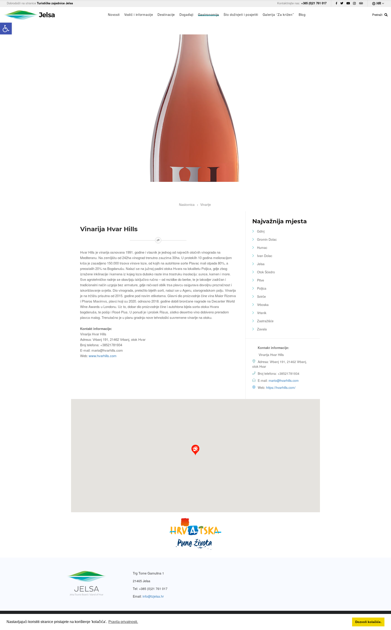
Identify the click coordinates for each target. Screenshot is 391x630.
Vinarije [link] (205, 204)
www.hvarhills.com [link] (103, 355)
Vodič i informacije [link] (138, 14)
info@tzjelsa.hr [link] (153, 596)
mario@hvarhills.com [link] (284, 380)
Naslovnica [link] (187, 204)
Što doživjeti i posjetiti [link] (241, 14)
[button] (195, 450)
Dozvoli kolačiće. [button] (368, 622)
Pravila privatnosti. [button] (123, 622)
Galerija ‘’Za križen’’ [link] (278, 14)
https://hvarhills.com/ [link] (281, 387)
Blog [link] (302, 14)
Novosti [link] (114, 14)
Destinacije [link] (166, 14)
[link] (6, 28)
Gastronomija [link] (208, 14)
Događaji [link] (186, 14)
